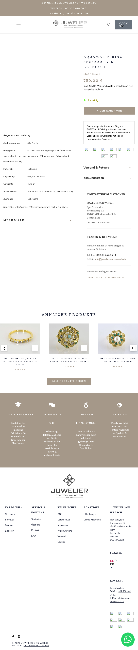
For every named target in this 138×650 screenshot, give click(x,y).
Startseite (36, 519)
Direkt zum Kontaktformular (105, 277)
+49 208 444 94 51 (106, 254)
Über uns (35, 524)
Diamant (9, 525)
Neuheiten (10, 514)
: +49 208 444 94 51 (69, 8)
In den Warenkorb (109, 110)
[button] (121, 564)
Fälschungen (90, 514)
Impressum (63, 525)
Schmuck (9, 519)
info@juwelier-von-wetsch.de (69, 2)
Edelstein (9, 531)
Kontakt (35, 530)
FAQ (33, 536)
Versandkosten (106, 86)
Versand (61, 536)
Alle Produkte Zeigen (69, 381)
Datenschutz (64, 519)
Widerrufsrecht (65, 531)
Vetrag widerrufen (92, 519)
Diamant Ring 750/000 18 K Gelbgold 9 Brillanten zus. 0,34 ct (20, 361)
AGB (60, 514)
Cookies (61, 542)
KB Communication (36, 645)
